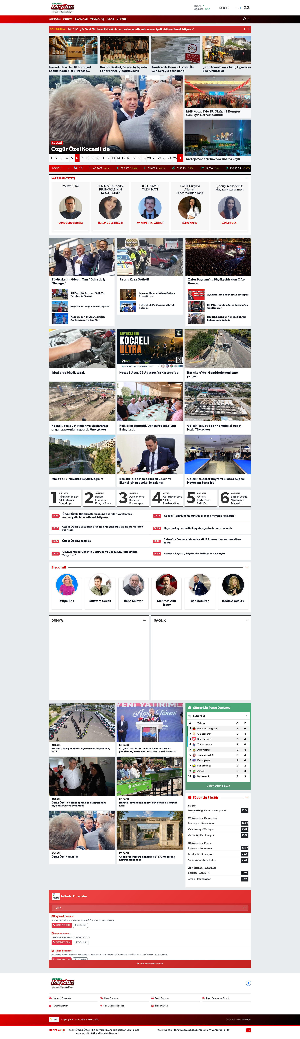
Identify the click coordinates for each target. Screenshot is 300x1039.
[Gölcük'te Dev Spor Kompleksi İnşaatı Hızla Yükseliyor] (218, 401)
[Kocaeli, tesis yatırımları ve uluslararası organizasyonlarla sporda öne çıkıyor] (82, 401)
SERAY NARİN (229, 223)
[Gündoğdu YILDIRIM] (110, 208)
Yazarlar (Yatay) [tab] (63, 178)
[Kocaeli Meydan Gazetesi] (63, 8)
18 (138, 158)
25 (175, 158)
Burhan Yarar (70, 223)
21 (154, 158)
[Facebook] (248, 983)
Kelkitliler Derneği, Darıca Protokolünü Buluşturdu (147, 427)
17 (133, 158)
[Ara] (245, 19)
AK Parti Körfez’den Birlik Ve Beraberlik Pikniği (203, 500)
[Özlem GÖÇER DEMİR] (150, 208)
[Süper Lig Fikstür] (246, 797)
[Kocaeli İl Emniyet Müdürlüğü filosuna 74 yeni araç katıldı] (82, 722)
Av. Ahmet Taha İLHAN (190, 223)
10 (97, 158)
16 (128, 158)
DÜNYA (67, 19)
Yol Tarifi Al (81, 925)
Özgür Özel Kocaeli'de (76, 541)
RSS (55, 1019)
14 (118, 158)
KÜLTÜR (122, 19)
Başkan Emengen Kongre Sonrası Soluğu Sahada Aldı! (104, 500)
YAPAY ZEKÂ (110, 186)
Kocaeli (56, 745)
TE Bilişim (246, 1019)
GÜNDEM (55, 19)
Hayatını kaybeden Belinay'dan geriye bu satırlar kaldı (198, 528)
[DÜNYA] (144, 620)
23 (164, 158)
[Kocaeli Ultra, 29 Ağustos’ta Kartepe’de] (150, 348)
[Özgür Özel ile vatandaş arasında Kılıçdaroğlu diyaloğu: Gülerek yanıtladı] (82, 776)
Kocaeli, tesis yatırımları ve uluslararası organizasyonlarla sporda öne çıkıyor (80, 427)
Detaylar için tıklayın (218, 786)
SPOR (110, 19)
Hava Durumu (111, 998)
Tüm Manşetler (60, 1006)
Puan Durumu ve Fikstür (218, 998)
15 (123, 158)
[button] (244, 29)
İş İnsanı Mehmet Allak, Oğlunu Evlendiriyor (68, 500)
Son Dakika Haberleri (114, 1006)
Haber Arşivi (161, 1006)
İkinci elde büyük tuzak (68, 372)
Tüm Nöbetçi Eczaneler (151, 964)
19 (144, 158)
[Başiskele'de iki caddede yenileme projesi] (218, 348)
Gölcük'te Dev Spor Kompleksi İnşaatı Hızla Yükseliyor (214, 427)
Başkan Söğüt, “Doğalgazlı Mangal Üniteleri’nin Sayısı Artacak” (239, 500)
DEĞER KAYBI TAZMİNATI (189, 188)
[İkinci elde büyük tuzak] (82, 348)
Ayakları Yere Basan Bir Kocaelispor (136, 500)
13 (113, 158)
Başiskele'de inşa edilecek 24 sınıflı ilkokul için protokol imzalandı (145, 480)
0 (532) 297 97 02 (63, 942)
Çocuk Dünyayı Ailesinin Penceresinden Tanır (229, 190)
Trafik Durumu (162, 998)
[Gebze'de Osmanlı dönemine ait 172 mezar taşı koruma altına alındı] (150, 830)
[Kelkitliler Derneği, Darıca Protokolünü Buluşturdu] (150, 401)
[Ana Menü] (249, 19)
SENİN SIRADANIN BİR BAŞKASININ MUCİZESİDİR (150, 190)
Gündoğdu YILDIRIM (110, 223)
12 (108, 158)
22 (159, 158)
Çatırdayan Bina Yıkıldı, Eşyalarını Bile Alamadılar (172, 500)
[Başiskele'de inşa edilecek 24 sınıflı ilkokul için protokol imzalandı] (150, 454)
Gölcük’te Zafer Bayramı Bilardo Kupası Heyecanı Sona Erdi (216, 480)
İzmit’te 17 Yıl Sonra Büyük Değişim (77, 479)
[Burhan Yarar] (70, 208)
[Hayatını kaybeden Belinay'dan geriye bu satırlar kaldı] (150, 776)
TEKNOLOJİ (97, 19)
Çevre (166, 493)
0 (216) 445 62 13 (63, 925)
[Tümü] (246, 567)
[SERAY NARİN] (229, 208)
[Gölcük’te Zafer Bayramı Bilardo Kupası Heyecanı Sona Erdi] (218, 454)
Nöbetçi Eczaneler (62, 998)
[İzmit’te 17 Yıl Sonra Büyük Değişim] (82, 454)
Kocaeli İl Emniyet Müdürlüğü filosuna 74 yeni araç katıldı (199, 515)
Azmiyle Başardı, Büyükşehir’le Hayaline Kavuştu (194, 553)
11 (102, 158)
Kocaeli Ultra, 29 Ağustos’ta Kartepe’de (148, 372)
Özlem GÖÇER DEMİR (150, 223)
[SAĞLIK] (246, 620)
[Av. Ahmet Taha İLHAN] (189, 208)
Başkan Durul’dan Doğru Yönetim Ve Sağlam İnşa (70, 190)
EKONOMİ (81, 19)
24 (170, 158)
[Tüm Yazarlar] (246, 178)
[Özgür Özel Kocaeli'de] (82, 830)
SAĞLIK (160, 620)
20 (149, 158)
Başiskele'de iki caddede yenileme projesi (212, 374)
